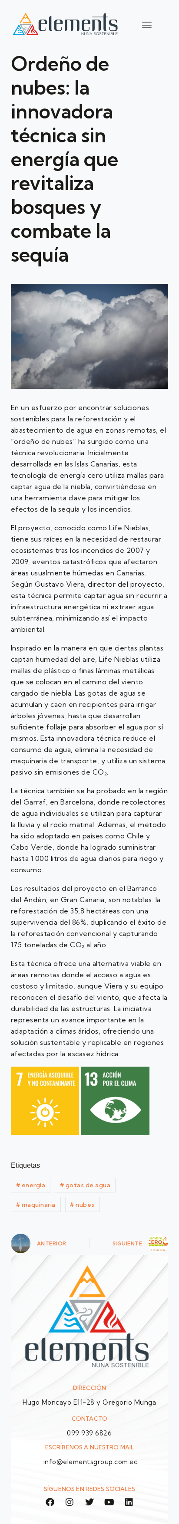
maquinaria (36, 1205)
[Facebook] (50, 1502)
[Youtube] (109, 1502)
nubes (82, 1205)
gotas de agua (85, 1185)
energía (31, 1185)
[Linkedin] (129, 1502)
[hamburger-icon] (146, 24)
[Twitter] (89, 1502)
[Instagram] (69, 1502)
